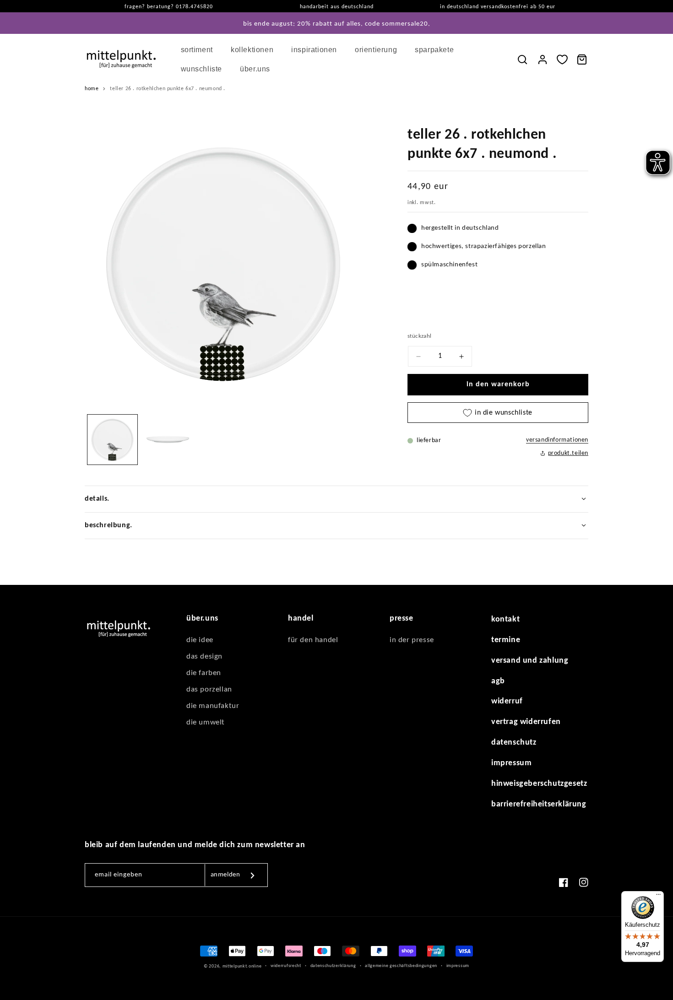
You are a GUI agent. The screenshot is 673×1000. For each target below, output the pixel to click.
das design (204, 656)
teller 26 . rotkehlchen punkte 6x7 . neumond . (167, 89)
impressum (511, 763)
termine (505, 640)
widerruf (507, 701)
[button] (200, 49)
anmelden (225, 874)
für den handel (313, 640)
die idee (199, 640)
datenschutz (514, 742)
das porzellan (209, 689)
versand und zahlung (529, 660)
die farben (203, 673)
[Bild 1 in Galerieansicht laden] (112, 439)
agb (498, 681)
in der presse (412, 640)
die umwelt (205, 722)
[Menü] (658, 896)
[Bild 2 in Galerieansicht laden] (167, 439)
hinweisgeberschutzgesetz (539, 783)
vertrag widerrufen (526, 722)
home (91, 89)
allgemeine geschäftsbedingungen (401, 965)
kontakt (505, 619)
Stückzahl (419, 336)
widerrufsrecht (286, 965)
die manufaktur (212, 706)
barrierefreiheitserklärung (538, 804)
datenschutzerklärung (333, 965)
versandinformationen (557, 440)
